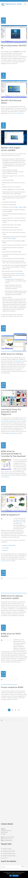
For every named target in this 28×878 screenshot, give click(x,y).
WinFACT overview (7, 848)
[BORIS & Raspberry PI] (14, 503)
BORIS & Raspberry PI (10, 514)
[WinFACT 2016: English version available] (14, 137)
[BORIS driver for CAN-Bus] (14, 342)
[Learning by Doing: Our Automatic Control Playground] (14, 398)
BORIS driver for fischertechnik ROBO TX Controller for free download (13, 453)
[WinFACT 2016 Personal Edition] (14, 89)
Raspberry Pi (18, 521)
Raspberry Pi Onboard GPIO (8, 545)
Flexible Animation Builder (9, 855)
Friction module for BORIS (12, 687)
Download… (7, 476)
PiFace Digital (5, 548)
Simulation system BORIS (9, 851)
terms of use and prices (17, 113)
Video (2, 369)
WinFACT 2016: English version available (10, 148)
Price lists (5, 858)
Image (15, 170)
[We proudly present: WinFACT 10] (14, 34)
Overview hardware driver (9, 853)
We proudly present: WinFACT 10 (14, 46)
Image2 (20, 207)
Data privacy (15, 875)
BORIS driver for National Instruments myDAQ (12, 597)
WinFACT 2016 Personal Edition (11, 101)
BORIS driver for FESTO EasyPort (11, 634)
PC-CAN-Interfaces (18, 361)
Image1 (16, 207)
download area (4, 560)
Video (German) (20, 273)
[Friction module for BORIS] (14, 682)
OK (10, 875)
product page (11, 433)
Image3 (24, 207)
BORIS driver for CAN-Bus (12, 354)
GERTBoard (5, 550)
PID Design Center (9, 279)
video (18, 155)
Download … (15, 699)
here (10, 61)
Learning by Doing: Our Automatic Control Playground (11, 411)
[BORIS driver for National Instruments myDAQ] (14, 585)
